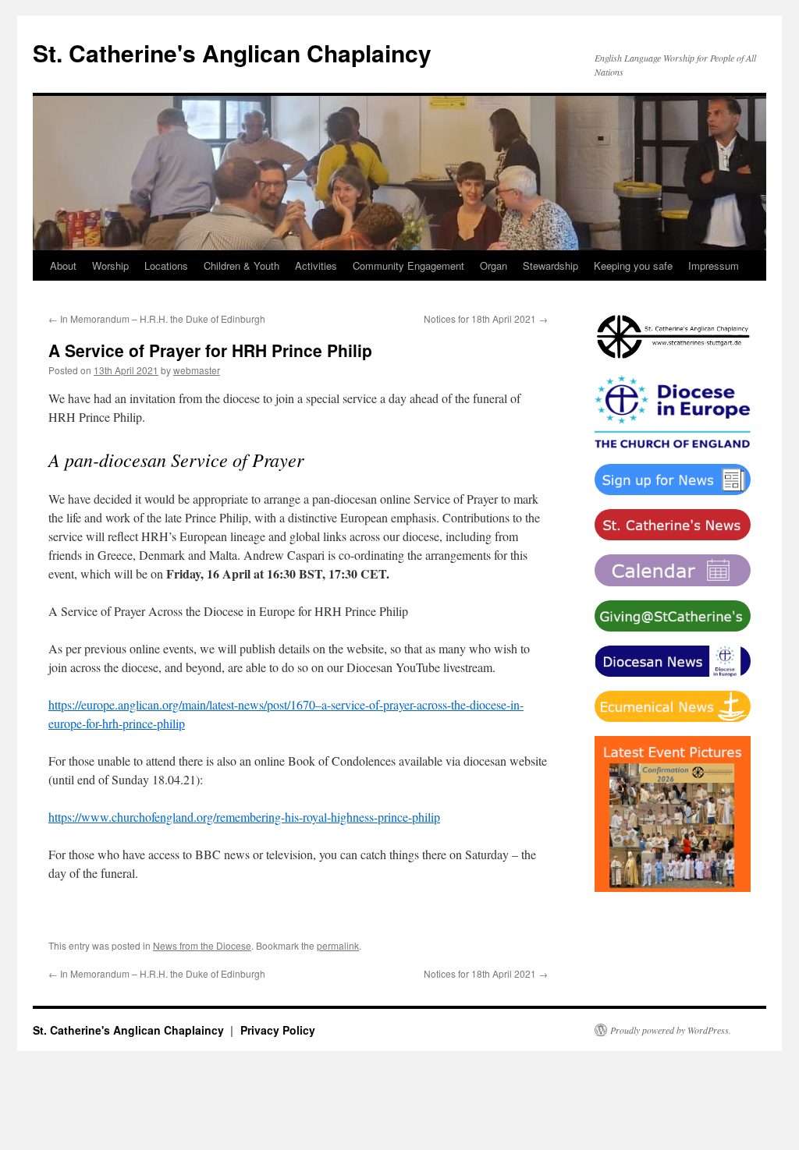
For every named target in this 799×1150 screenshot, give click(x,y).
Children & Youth (241, 265)
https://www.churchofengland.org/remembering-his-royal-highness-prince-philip (244, 817)
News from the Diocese (202, 945)
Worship (110, 265)
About (63, 265)
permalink (338, 945)
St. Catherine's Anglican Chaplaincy (232, 52)
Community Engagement (408, 265)
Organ (493, 265)
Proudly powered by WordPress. (670, 1030)
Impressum (713, 265)
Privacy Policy (277, 1030)
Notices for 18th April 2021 (486, 318)
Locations (166, 265)
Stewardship (550, 265)
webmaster (196, 370)
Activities (316, 265)
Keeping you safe (633, 265)
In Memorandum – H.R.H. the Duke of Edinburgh (156, 318)
